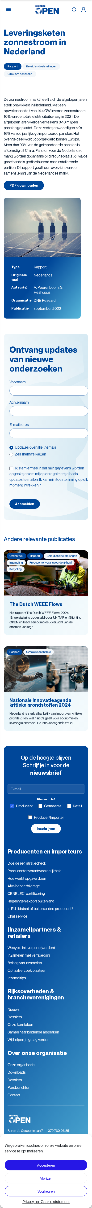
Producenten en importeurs (45, 851)
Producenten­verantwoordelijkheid (35, 870)
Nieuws (14, 1009)
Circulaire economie (20, 74)
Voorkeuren (46, 1191)
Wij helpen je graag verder (28, 1039)
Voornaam (17, 382)
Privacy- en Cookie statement (46, 1201)
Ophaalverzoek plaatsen (27, 970)
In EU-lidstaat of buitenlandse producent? (40, 908)
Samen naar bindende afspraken (33, 1032)
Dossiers (15, 1017)
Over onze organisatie (37, 1053)
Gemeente (53, 806)
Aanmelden (24, 504)
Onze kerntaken (20, 1024)
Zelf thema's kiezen (30, 454)
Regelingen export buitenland (31, 901)
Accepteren (46, 1165)
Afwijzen (46, 1178)
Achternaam (19, 402)
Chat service (17, 916)
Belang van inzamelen (25, 962)
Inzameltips (17, 978)
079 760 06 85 (58, 1131)
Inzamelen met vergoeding (29, 955)
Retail (77, 806)
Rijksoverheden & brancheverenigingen (36, 994)
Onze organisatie (21, 1064)
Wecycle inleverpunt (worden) (31, 947)
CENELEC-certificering (26, 893)
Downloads (17, 1072)
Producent (24, 806)
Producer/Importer (49, 817)
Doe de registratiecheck (27, 863)
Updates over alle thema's (35, 447)
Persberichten (19, 1087)
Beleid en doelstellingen (41, 66)
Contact (14, 1095)
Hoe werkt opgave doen (27, 878)
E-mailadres (19, 424)
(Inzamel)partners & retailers (34, 932)
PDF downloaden (23, 185)
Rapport (13, 66)
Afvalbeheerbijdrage (24, 886)
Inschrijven (46, 829)
